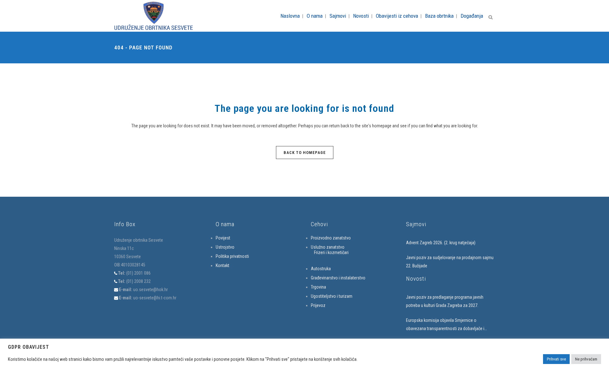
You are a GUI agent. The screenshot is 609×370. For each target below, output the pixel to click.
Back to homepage (305, 152)
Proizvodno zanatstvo (331, 238)
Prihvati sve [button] (556, 359)
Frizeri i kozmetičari (331, 252)
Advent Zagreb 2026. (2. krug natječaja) (440, 242)
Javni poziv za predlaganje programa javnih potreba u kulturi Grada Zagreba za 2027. (444, 301)
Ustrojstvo (225, 247)
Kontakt (222, 265)
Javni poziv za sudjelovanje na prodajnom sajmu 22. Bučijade (450, 261)
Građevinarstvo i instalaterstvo (338, 278)
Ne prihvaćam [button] (586, 359)
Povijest (223, 238)
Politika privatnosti (232, 256)
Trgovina (318, 287)
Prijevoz (318, 305)
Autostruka (321, 269)
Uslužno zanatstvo (327, 247)
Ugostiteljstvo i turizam (331, 296)
